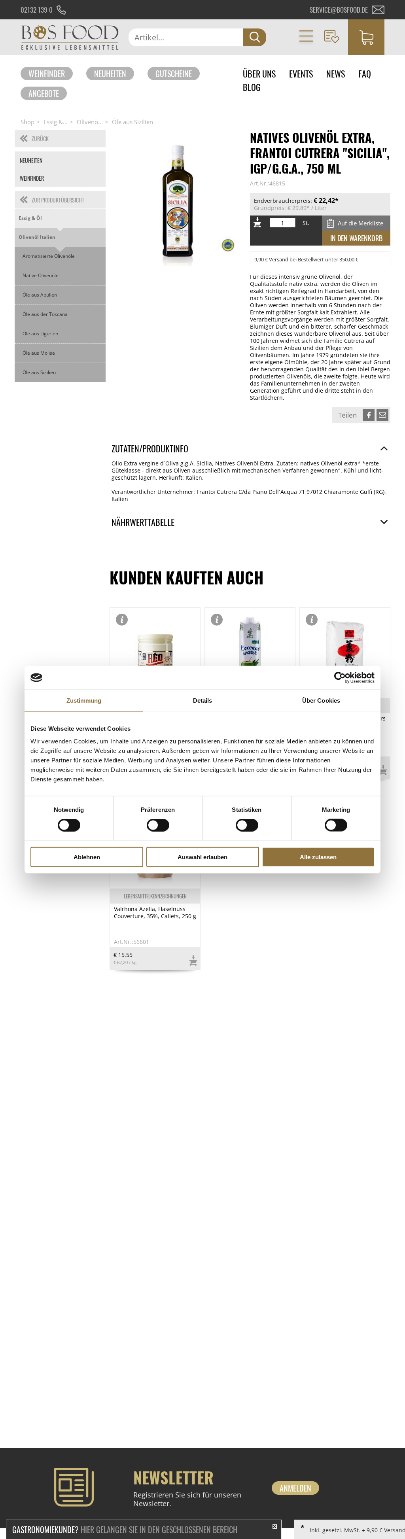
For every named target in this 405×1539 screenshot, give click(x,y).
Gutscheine (173, 73)
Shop (27, 122)
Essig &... (56, 122)
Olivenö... (90, 122)
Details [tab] (202, 700)
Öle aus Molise (39, 353)
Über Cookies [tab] (321, 700)
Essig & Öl (30, 218)
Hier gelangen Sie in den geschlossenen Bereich (124, 1529)
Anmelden (295, 1488)
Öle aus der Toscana (45, 314)
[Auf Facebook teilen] (369, 415)
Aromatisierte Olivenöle (49, 256)
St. (306, 223)
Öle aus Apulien (40, 294)
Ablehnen (87, 856)
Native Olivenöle (41, 275)
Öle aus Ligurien (40, 333)
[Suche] (254, 37)
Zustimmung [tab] (84, 700)
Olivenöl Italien (37, 237)
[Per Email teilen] (382, 415)
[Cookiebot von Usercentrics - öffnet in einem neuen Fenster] (340, 678)
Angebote (43, 93)
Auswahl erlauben (202, 856)
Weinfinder (46, 73)
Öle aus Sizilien (132, 122)
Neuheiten (110, 73)
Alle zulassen (318, 856)
